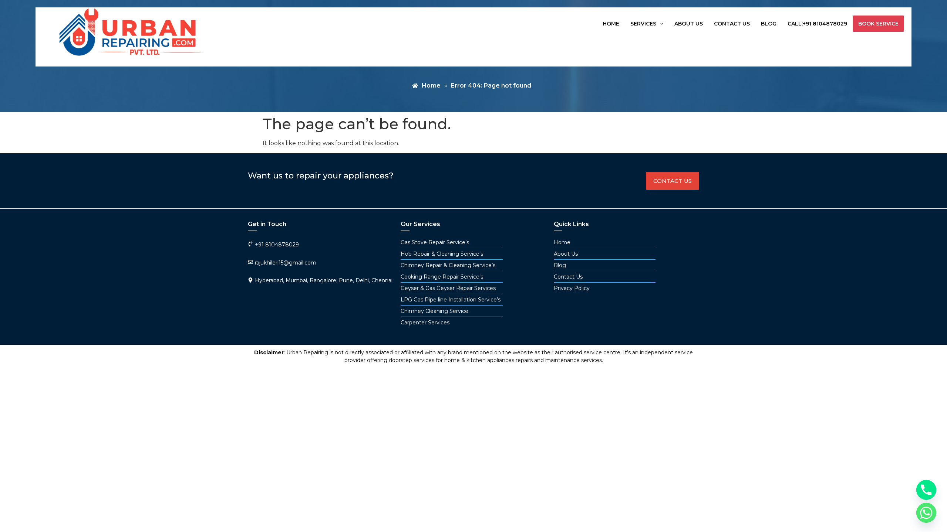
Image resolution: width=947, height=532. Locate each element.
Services (643, 23)
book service (878, 23)
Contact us (732, 23)
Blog (768, 23)
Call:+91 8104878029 (817, 23)
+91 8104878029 (277, 244)
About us (688, 23)
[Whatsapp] (926, 513)
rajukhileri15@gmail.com (285, 262)
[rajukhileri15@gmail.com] (250, 262)
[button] (647, 24)
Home (611, 23)
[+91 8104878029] (250, 243)
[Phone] (926, 490)
